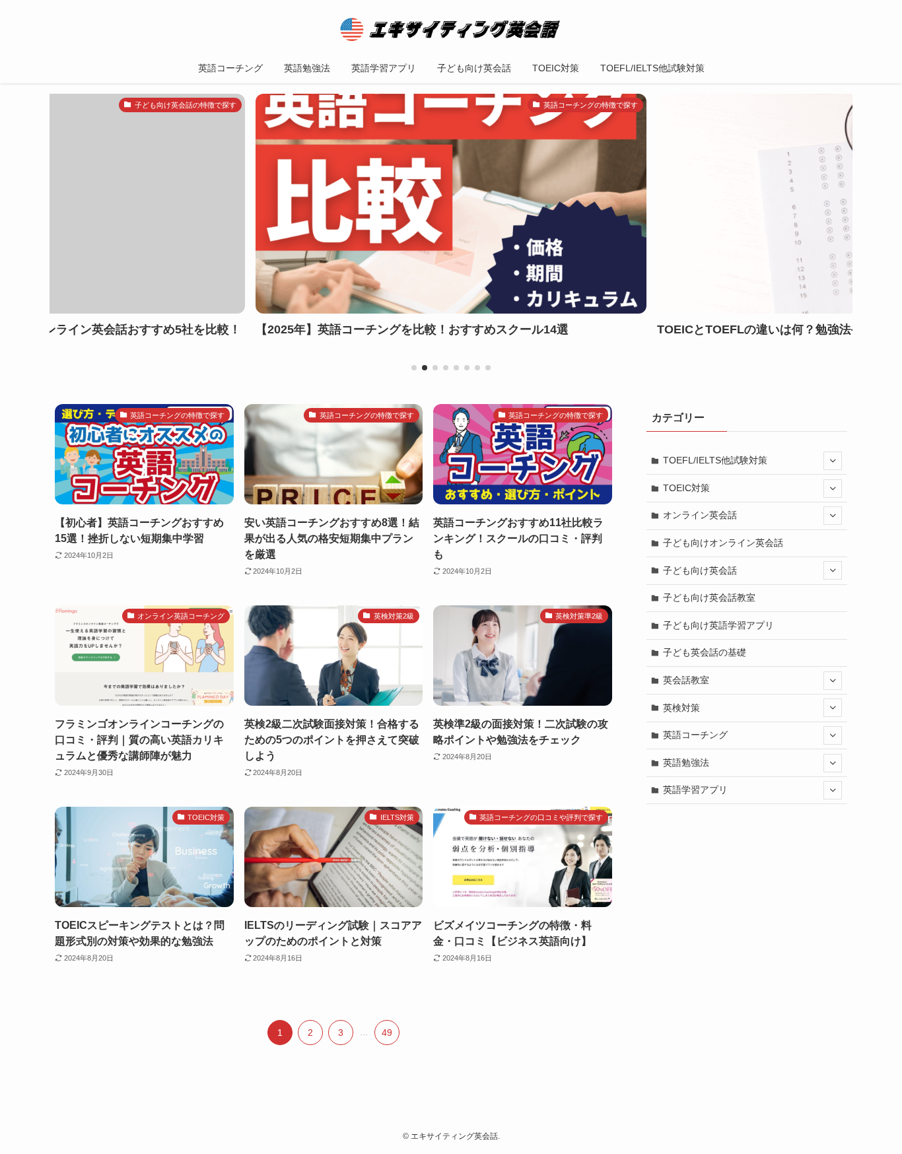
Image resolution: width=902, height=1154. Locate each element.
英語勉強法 (686, 762)
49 (387, 1032)
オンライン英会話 (700, 515)
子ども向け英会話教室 (709, 597)
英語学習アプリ (695, 789)
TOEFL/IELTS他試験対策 (715, 460)
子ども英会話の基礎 (704, 652)
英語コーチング (695, 735)
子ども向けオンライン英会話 (723, 542)
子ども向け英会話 (700, 570)
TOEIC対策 (686, 488)
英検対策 (681, 707)
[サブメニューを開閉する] (832, 461)
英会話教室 (686, 680)
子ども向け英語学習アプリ (718, 625)
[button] (414, 367)
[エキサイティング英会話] (451, 29)
